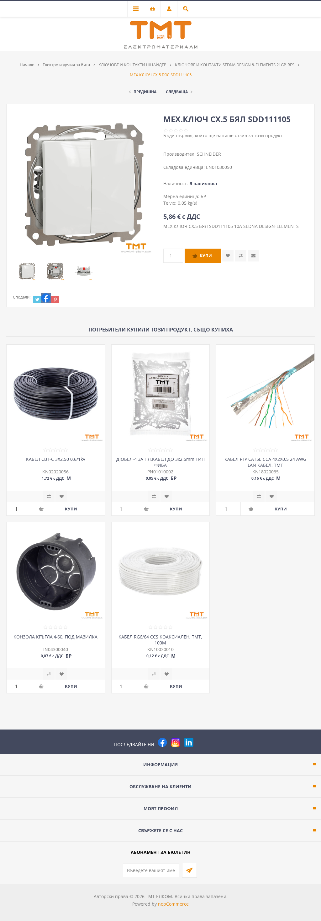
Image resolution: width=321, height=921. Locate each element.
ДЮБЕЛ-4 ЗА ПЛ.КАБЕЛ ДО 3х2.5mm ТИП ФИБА (160, 462)
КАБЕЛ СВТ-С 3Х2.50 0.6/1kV (55, 459)
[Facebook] (162, 742)
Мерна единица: (182, 196)
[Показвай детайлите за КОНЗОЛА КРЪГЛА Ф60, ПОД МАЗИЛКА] (56, 571)
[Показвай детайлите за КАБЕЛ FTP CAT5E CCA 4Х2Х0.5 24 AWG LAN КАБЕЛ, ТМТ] (265, 394)
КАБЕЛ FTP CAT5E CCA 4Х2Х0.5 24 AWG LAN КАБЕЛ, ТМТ (265, 462)
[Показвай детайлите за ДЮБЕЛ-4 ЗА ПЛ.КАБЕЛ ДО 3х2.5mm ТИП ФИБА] (161, 394)
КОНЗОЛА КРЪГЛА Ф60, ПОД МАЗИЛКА (55, 637)
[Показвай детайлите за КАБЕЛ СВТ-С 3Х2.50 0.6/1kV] (56, 394)
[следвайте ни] (189, 742)
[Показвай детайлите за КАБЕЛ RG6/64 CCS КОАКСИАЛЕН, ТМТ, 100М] (161, 571)
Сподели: (21, 297)
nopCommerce (173, 904)
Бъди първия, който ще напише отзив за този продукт (222, 135)
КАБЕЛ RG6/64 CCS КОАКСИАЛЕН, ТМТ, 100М (160, 640)
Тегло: (170, 203)
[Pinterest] (202, 742)
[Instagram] (176, 742)
